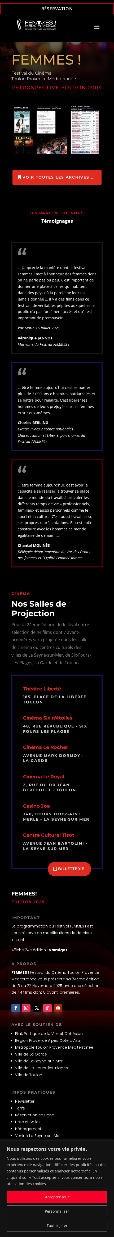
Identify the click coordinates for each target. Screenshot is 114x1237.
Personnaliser (57, 1211)
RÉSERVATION (57, 9)
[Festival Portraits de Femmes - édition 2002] (57, 154)
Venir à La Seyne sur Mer (38, 1135)
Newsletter (24, 1101)
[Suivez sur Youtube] (58, 1008)
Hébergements (29, 1128)
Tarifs (20, 1108)
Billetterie (71, 868)
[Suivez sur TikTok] (47, 1008)
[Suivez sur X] (37, 1008)
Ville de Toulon (28, 1074)
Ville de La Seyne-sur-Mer (39, 1061)
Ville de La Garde (31, 1054)
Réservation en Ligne (34, 1115)
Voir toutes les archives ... (59, 177)
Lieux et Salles (28, 1122)
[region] (57, 1188)
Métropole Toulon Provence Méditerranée (54, 1047)
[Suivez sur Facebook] (15, 1008)
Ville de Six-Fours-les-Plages (41, 1068)
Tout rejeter (57, 1225)
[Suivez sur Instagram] (26, 1008)
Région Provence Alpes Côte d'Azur (48, 1040)
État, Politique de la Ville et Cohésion (49, 1033)
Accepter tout (57, 1196)
